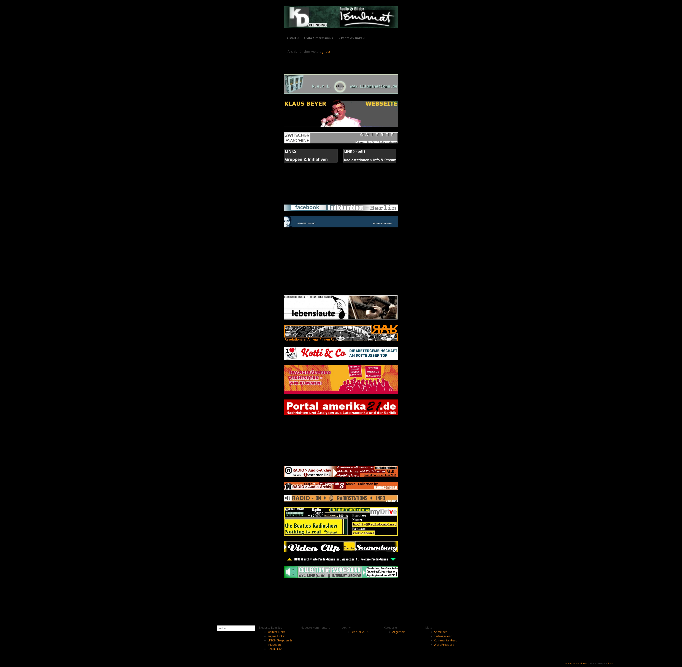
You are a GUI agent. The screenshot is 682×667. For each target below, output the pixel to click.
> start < (293, 38)
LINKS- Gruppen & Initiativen (341, 273)
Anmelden (441, 632)
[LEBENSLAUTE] (341, 319)
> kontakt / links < (351, 38)
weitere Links (341, 61)
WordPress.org (444, 645)
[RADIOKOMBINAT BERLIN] (341, 24)
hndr (610, 663)
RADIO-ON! (341, 452)
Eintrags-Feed (443, 636)
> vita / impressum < (318, 38)
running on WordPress (576, 663)
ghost (326, 51)
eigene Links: (341, 191)
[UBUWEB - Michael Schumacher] (341, 226)
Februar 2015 (360, 632)
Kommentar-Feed (445, 640)
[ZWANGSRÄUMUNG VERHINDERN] (341, 393)
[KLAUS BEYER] (341, 126)
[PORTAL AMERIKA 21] (341, 414)
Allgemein (398, 632)
